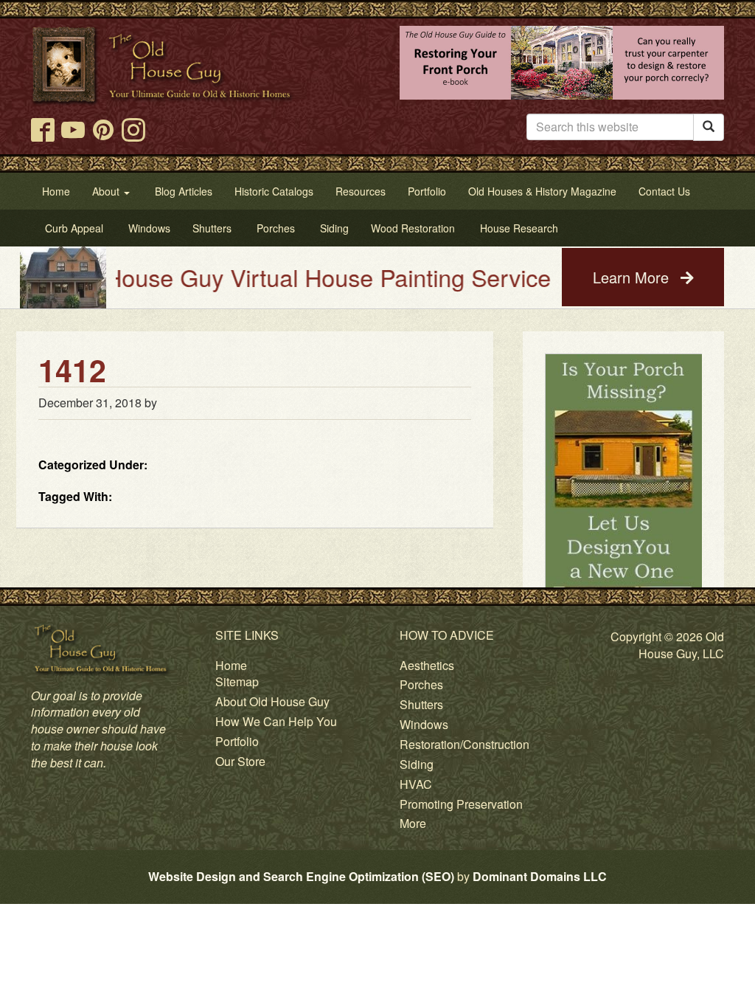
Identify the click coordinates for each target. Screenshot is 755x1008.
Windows (424, 724)
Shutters (421, 704)
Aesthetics (427, 665)
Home (231, 665)
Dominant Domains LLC (540, 876)
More (413, 823)
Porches (421, 684)
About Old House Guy (272, 701)
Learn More (633, 277)
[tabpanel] (624, 553)
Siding (417, 764)
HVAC (416, 784)
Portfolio (237, 741)
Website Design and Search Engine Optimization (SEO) (301, 876)
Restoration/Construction (464, 744)
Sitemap (237, 681)
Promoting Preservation (461, 803)
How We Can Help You (276, 721)
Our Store (240, 761)
